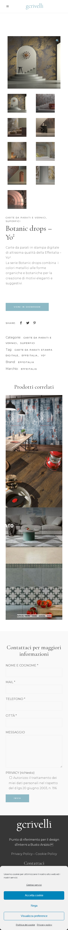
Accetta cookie (34, 895)
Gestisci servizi (34, 884)
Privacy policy (44, 924)
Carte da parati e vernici (26, 217)
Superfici (13, 221)
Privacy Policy (21, 854)
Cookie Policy (46, 854)
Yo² (43, 355)
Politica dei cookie (25, 924)
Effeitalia (26, 362)
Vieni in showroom (27, 307)
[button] (57, 41)
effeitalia (30, 355)
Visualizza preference (34, 915)
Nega (34, 905)
